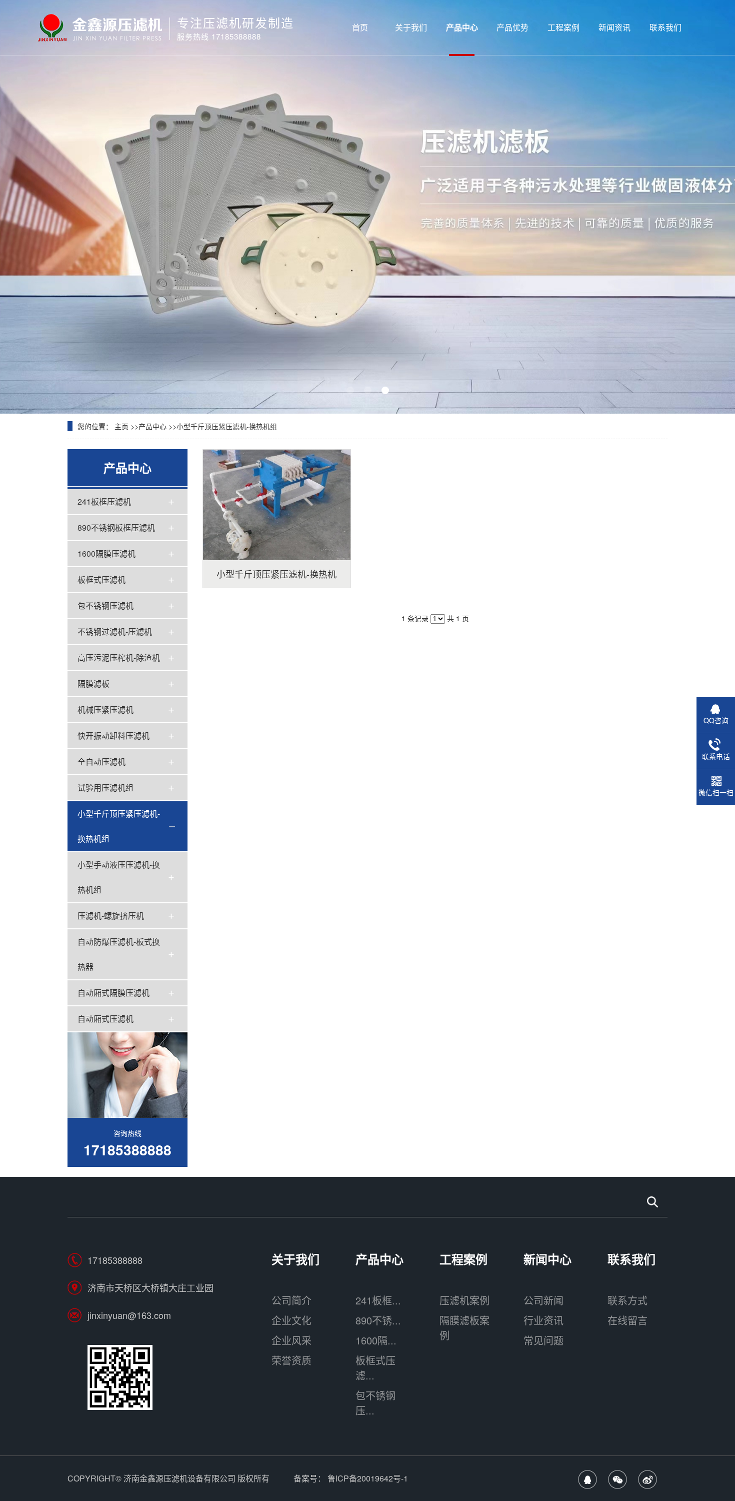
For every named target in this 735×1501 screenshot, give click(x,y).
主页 (121, 426)
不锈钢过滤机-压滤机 (115, 631)
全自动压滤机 (102, 761)
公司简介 (292, 1300)
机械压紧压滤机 (106, 709)
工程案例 (564, 27)
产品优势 (512, 27)
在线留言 (628, 1320)
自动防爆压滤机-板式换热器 (119, 954)
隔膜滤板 (94, 683)
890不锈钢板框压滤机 (116, 527)
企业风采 (292, 1340)
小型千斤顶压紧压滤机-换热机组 (226, 426)
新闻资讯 (614, 27)
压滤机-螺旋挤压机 (111, 915)
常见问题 (544, 1340)
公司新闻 (544, 1300)
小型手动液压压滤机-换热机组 (119, 877)
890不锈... (378, 1320)
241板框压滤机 (104, 501)
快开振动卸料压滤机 (114, 735)
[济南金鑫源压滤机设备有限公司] (99, 28)
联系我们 (666, 27)
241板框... (378, 1300)
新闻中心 (548, 1258)
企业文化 (292, 1320)
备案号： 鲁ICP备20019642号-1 (351, 1478)
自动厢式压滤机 (106, 1018)
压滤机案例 (465, 1300)
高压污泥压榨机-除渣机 (119, 657)
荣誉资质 (292, 1360)
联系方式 (628, 1300)
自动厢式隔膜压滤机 (114, 992)
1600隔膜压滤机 (107, 553)
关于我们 (411, 27)
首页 (360, 27)
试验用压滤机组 (106, 787)
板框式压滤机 (102, 579)
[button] (350, 390)
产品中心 (462, 27)
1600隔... (376, 1340)
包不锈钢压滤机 (106, 605)
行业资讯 (544, 1320)
